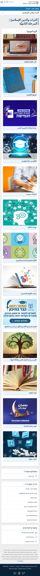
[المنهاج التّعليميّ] (20, 82)
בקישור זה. (20, 561)
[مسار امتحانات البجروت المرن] (20, 115)
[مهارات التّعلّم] (20, 214)
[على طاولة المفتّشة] (20, 49)
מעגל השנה (33, 498)
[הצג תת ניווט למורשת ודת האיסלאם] (2, 12)
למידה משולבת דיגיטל (30, 507)
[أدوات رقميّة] (20, 446)
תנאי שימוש (22, 569)
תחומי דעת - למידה (32, 9)
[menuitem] (20, 476)
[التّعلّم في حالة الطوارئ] (20, 148)
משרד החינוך (31, 2)
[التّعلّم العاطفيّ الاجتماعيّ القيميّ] (20, 247)
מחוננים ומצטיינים (32, 516)
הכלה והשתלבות (32, 511)
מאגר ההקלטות (32, 502)
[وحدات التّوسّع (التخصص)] (20, 280)
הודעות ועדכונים (32, 520)
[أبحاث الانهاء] (20, 380)
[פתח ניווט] (1, 2)
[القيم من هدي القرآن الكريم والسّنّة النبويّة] (20, 347)
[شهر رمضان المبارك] (20, 413)
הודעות (12, 566)
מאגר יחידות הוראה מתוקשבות (28, 493)
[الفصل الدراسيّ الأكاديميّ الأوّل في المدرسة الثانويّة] (20, 313)
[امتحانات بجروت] (20, 181)
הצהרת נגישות (13, 569)
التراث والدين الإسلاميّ (31, 13)
